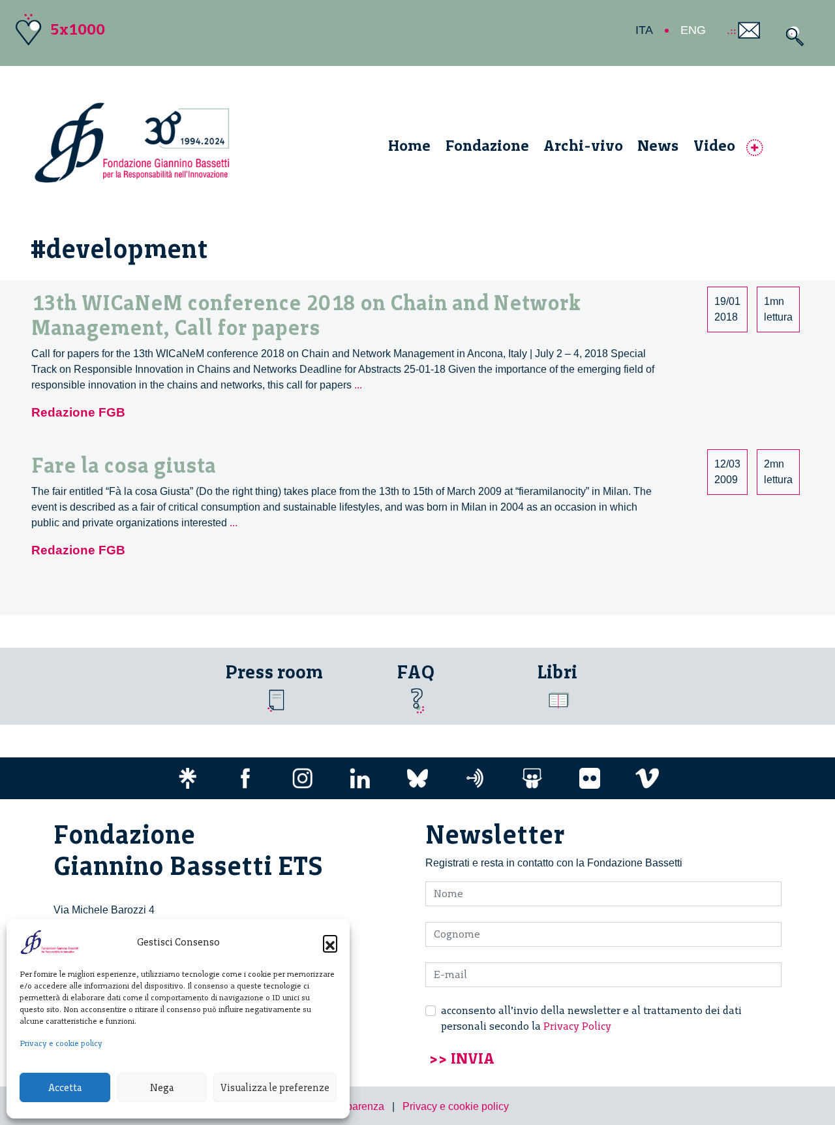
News (657, 145)
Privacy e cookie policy (61, 1043)
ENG (693, 30)
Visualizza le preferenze (274, 1088)
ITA (644, 30)
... (358, 384)
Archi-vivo (583, 145)
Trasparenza (355, 1106)
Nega (162, 1088)
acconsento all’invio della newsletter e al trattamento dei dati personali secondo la (591, 1018)
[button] (330, 942)
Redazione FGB (78, 412)
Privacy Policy (577, 1026)
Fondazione (487, 145)
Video (714, 145)
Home (409, 145)
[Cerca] (791, 36)
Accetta (65, 1088)
